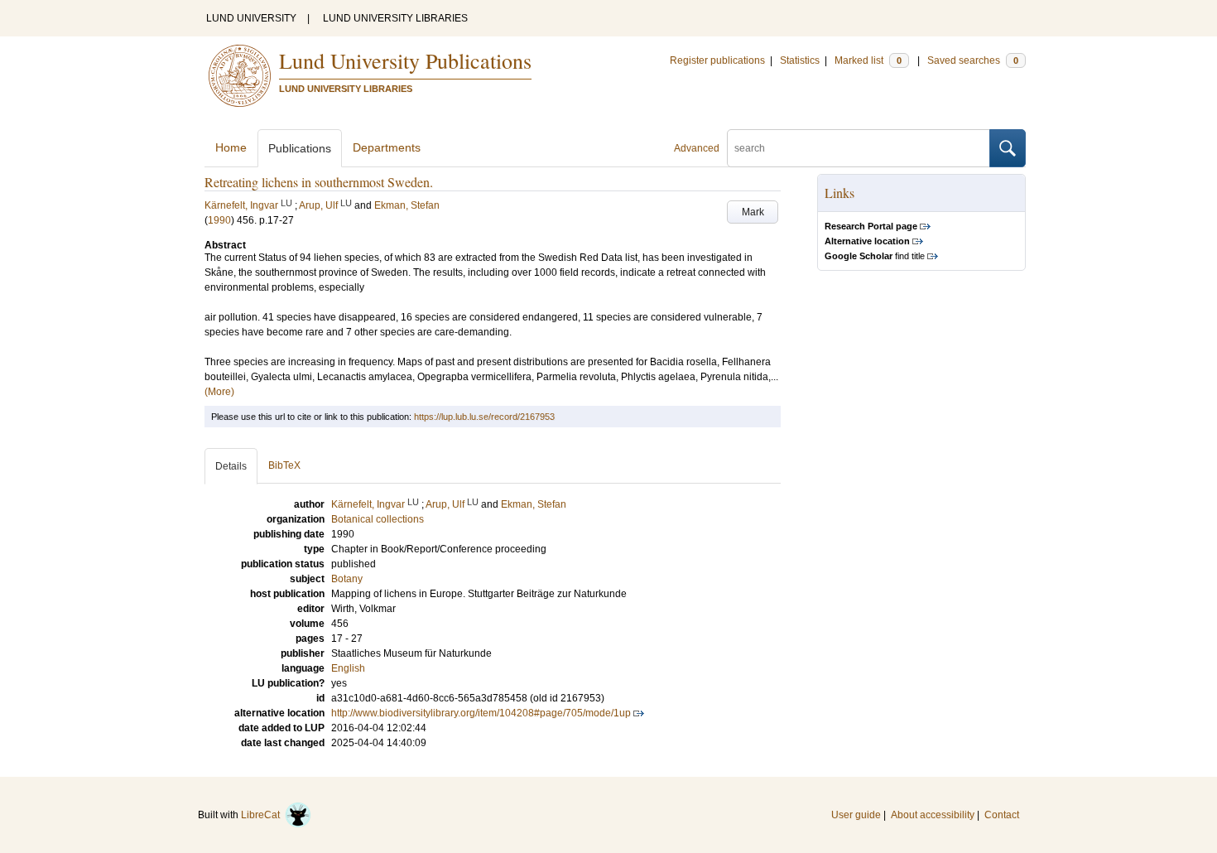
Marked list (868, 60)
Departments (387, 147)
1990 (219, 220)
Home (231, 147)
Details (231, 466)
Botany (347, 579)
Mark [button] (753, 212)
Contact (1001, 815)
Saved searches (972, 60)
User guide (856, 815)
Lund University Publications (405, 60)
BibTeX (284, 465)
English (348, 668)
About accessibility (932, 815)
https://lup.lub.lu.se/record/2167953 (484, 417)
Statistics (800, 60)
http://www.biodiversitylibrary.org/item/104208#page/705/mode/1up (481, 713)
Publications (299, 148)
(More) (219, 392)
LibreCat (263, 815)
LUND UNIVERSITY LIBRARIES (395, 18)
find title (875, 256)
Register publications (717, 60)
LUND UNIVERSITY (251, 18)
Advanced (696, 148)
